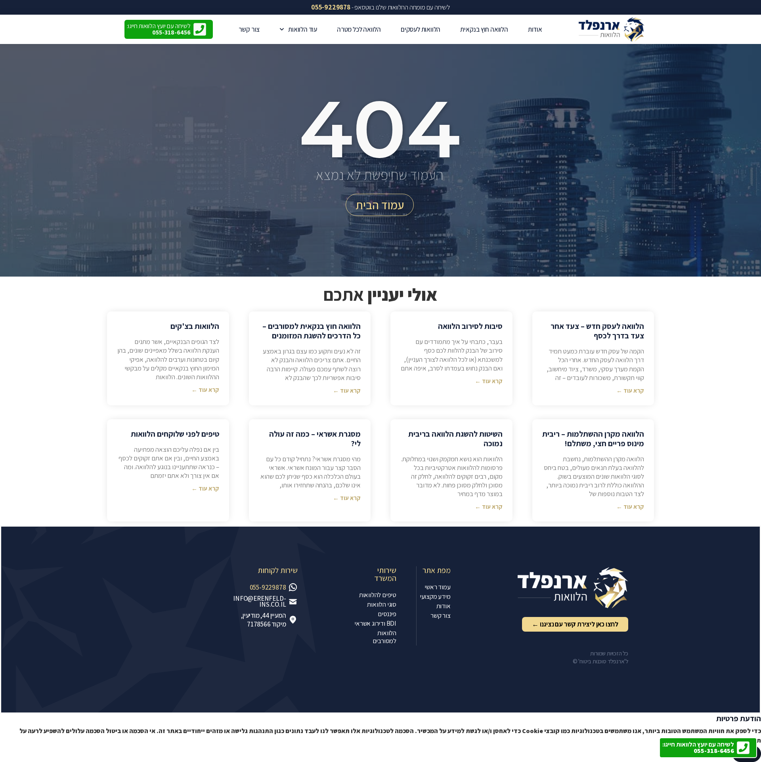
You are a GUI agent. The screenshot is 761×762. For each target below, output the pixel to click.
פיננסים (387, 613)
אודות (535, 29)
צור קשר (249, 29)
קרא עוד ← (630, 390)
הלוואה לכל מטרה (359, 29)
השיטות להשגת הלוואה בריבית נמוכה (455, 439)
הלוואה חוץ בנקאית (484, 29)
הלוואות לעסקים (420, 29)
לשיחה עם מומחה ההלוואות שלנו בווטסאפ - (380, 7)
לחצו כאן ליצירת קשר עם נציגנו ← (575, 624)
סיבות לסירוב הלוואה (470, 326)
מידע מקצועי (435, 596)
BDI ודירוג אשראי (375, 623)
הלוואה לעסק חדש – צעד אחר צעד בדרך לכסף (597, 331)
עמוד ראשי (437, 586)
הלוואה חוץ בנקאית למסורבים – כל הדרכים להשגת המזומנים (311, 331)
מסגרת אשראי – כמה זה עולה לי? (315, 439)
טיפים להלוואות (377, 594)
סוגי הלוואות (381, 604)
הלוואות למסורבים (384, 636)
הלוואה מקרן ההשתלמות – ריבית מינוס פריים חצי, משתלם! (593, 439)
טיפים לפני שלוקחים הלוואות (175, 434)
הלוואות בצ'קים (194, 326)
